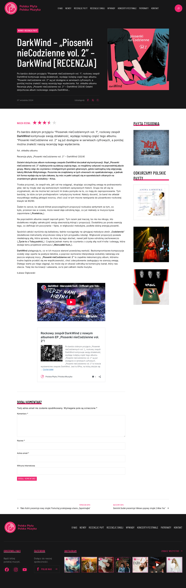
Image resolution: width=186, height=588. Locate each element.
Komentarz (22, 413)
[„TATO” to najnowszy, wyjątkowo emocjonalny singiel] (140, 565)
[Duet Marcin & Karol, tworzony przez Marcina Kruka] (123, 565)
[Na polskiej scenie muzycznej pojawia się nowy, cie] (106, 565)
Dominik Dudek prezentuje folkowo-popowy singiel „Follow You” (139, 508)
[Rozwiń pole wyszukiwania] (178, 8)
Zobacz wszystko (170, 550)
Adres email (23, 453)
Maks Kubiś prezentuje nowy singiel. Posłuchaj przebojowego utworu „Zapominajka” (55, 508)
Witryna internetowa (26, 465)
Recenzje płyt (31, 30)
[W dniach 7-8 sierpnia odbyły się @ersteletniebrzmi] (157, 565)
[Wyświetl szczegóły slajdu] (151, 244)
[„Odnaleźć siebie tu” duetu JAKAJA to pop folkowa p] (89, 565)
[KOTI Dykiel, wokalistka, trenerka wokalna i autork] (174, 565)
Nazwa (21, 440)
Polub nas (46, 569)
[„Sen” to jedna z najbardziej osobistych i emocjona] (72, 565)
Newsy (21, 30)
